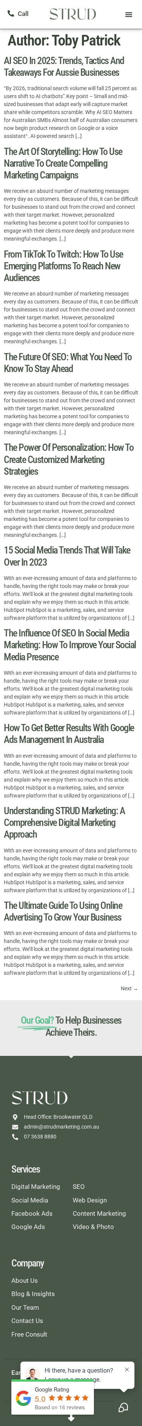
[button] (128, 14)
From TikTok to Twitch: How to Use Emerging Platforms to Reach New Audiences (63, 266)
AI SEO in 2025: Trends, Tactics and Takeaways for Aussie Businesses (64, 66)
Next (129, 988)
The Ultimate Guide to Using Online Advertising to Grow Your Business (63, 911)
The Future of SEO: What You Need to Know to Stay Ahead (68, 362)
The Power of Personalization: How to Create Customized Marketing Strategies (68, 459)
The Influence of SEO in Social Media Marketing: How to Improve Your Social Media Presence (70, 644)
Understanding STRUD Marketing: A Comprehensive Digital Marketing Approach (64, 822)
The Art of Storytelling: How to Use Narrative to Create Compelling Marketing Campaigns (63, 163)
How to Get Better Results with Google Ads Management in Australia (69, 733)
